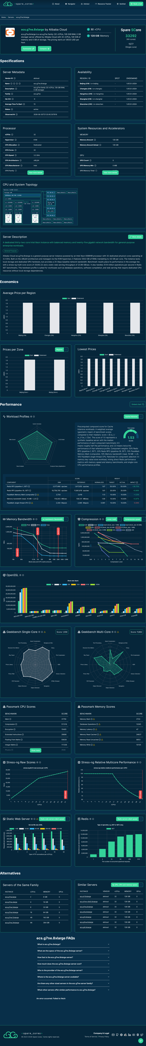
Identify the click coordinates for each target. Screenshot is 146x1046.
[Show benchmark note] (38, 495)
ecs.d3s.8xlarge (86, 912)
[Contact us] (113, 1034)
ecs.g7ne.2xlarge (11, 907)
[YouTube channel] (133, 1034)
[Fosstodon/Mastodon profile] (137, 1034)
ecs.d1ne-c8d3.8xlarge (89, 902)
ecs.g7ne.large (10, 897)
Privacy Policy (104, 1037)
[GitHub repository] (117, 1034)
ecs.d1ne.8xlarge (86, 907)
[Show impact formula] (137, 482)
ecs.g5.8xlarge (85, 917)
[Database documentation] (121, 1034)
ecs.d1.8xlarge (85, 896)
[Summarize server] (140, 1040)
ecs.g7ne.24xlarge (12, 923)
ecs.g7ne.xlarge (11, 902)
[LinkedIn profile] (129, 1034)
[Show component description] (29, 486)
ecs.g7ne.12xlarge (12, 917)
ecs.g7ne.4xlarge (11, 912)
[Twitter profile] (142, 1034)
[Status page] (125, 1034)
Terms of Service (91, 1037)
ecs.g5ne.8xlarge (86, 922)
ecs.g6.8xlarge (85, 927)
